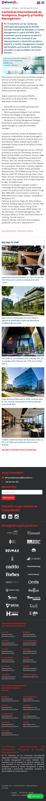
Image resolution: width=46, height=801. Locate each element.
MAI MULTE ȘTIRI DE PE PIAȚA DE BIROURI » (19, 450)
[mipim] (12, 532)
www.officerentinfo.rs (29, 670)
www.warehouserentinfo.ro (10, 726)
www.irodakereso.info (30, 651)
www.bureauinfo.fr (7, 651)
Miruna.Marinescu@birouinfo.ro (18, 477)
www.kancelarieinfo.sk (9, 677)
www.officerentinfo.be (30, 636)
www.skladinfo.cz (28, 699)
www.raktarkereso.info (30, 707)
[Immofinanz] (33, 574)
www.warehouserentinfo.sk (10, 735)
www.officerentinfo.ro (8, 670)
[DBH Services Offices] (33, 614)
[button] (42, 3)
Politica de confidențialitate (22, 795)
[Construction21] (33, 532)
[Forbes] (12, 574)
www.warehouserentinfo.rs (31, 726)
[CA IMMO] (33, 558)
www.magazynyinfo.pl (30, 716)
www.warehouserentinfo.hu (31, 709)
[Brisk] (12, 606)
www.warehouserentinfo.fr (10, 709)
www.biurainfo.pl (28, 660)
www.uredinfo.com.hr (8, 643)
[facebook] (5, 515)
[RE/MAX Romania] (12, 550)
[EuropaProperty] (33, 566)
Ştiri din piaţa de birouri (29, 8)
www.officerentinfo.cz (29, 645)
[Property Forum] (12, 590)
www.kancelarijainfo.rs (30, 668)
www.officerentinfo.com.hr (10, 645)
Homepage (6, 8)
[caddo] (12, 566)
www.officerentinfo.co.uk (30, 677)
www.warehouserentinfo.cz (31, 701)
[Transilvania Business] (12, 559)
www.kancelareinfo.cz (30, 643)
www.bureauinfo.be (29, 634)
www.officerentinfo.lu (8, 662)
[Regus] (33, 590)
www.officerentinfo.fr (8, 653)
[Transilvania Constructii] (33, 606)
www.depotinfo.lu (7, 716)
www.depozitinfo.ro (8, 724)
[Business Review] (33, 541)
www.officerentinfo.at (8, 636)
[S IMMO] (12, 598)
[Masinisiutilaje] (33, 550)
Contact (14, 792)
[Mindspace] (12, 582)
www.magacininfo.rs (29, 724)
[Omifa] (33, 582)
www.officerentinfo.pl (29, 662)
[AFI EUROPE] (33, 598)
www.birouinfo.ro (7, 668)
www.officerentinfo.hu (30, 653)
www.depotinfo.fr (7, 707)
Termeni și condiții (26, 792)
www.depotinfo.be (7, 699)
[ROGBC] (12, 541)
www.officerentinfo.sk (8, 679)
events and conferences (9, 231)
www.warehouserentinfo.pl (31, 718)
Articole (15, 8)
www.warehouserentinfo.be (10, 701)
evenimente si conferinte (25, 231)
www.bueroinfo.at (7, 634)
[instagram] (17, 515)
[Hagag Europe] (12, 614)
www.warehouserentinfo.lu (10, 718)
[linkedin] (11, 515)
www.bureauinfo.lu (7, 660)
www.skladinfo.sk (7, 733)
